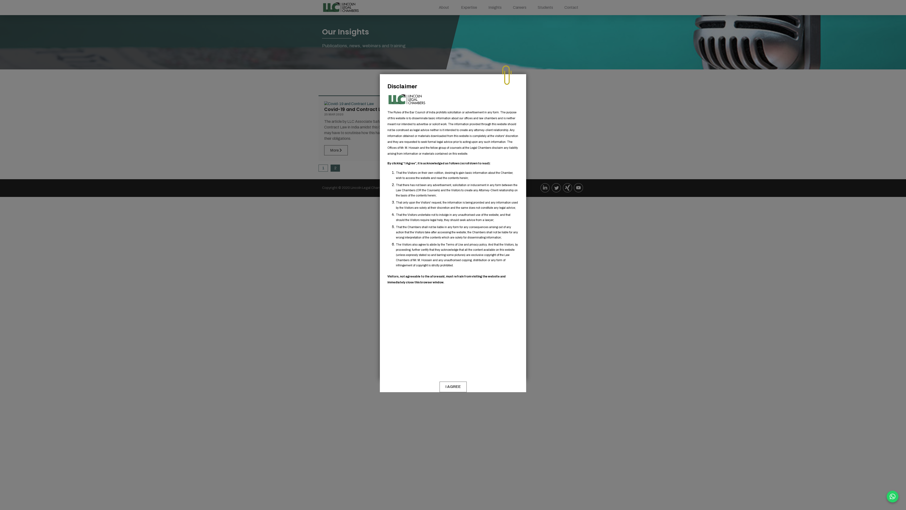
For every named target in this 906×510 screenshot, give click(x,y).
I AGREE (453, 387)
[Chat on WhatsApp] (892, 496)
